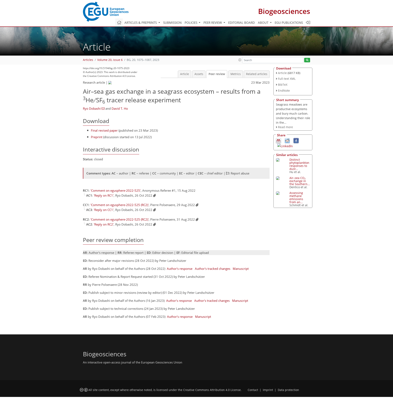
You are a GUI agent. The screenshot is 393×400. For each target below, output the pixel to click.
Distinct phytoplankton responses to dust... (299, 164)
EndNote (284, 90)
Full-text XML (287, 79)
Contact (253, 390)
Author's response (179, 269)
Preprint (96, 137)
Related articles (256, 74)
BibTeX (282, 85)
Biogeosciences (284, 11)
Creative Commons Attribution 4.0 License (212, 390)
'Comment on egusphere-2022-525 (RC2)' (119, 205)
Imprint (268, 390)
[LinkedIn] (285, 146)
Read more (285, 127)
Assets (198, 74)
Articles (88, 60)
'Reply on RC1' (104, 195)
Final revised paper (104, 130)
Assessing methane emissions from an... (296, 197)
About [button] (263, 23)
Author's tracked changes (212, 269)
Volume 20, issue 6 (110, 60)
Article (184, 74)
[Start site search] (307, 60)
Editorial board (241, 23)
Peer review (217, 74)
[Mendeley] (278, 140)
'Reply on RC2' (104, 224)
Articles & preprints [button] (141, 23)
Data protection (288, 390)
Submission (172, 23)
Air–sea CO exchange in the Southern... (299, 181)
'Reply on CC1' (104, 210)
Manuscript (241, 269)
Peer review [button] (213, 23)
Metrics (235, 74)
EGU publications (289, 23)
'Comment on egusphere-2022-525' (115, 190)
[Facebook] (296, 140)
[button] (239, 60)
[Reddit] (287, 140)
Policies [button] (191, 23)
